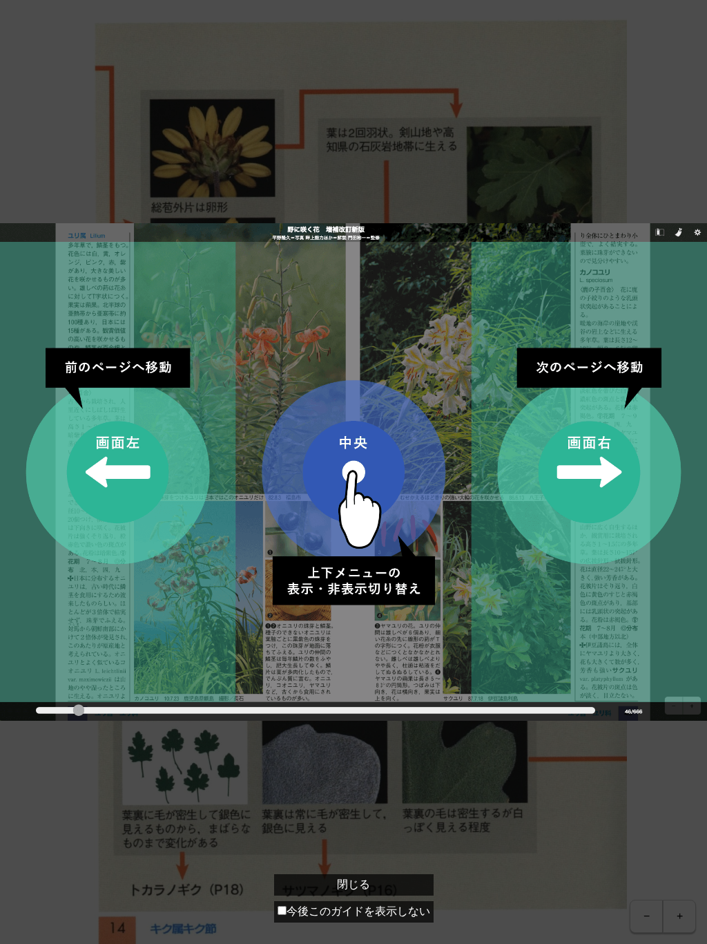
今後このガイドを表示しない (358, 911)
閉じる (353, 884)
